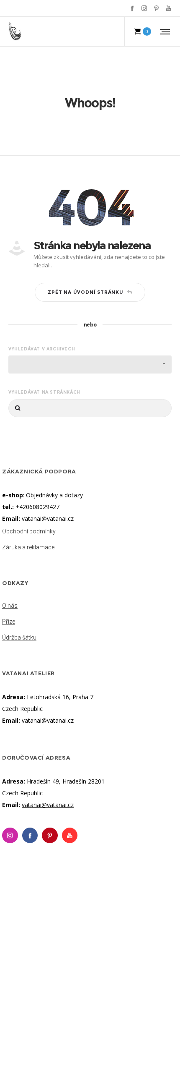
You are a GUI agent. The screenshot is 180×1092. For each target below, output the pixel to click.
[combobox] (90, 364)
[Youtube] (70, 836)
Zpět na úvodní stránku (85, 292)
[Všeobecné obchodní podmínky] (90, 532)
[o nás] (90, 606)
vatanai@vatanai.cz (48, 518)
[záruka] (90, 546)
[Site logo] (15, 31)
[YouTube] (168, 8)
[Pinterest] (156, 8)
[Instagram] (144, 8)
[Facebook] (132, 8)
